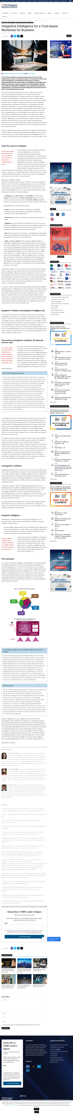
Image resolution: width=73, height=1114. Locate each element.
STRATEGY (22, 13)
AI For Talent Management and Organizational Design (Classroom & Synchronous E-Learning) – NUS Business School (63, 468)
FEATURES (64, 13)
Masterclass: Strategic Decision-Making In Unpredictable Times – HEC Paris (63, 453)
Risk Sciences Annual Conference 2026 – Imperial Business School (63, 358)
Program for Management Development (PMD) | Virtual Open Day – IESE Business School (63, 376)
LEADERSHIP (6, 13)
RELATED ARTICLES (6, 955)
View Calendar (53, 402)
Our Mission (24, 1)
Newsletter (35, 1)
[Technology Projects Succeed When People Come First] (40, 979)
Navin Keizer (31, 73)
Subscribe (29, 1)
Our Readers (12, 1)
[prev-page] (2, 991)
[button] (70, 1)
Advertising (51, 1)
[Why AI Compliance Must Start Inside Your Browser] (40, 963)
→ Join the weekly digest (24, 936)
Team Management (30, 22)
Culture (3, 983)
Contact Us (64, 1)
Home (3, 1)
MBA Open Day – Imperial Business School (61, 513)
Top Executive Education (43, 1)
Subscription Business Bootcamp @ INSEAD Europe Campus (63, 398)
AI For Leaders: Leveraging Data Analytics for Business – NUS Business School (62, 384)
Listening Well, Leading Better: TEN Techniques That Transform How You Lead (8, 971)
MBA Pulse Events (55, 314)
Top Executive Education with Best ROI (60, 297)
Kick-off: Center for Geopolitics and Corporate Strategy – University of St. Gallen (62, 391)
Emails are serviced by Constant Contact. (34, 932)
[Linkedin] (18, 36)
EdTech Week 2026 (59, 530)
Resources (18, 1)
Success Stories (54, 308)
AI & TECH (14, 13)
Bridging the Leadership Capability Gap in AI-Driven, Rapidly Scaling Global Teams (24, 971)
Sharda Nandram (8, 73)
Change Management (21, 967)
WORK (29, 13)
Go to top (45, 746)
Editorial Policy (57, 1)
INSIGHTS (57, 13)
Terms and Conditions (14, 1105)
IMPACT (49, 13)
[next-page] (5, 991)
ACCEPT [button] (36, 1109)
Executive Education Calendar (57, 312)
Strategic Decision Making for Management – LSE (62, 442)
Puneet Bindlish (19, 73)
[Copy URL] (21, 36)
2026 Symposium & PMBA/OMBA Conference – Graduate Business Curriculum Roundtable (63, 536)
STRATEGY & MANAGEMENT (20, 22)
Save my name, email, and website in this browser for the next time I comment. (21, 1024)
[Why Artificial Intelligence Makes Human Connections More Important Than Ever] (24, 979)
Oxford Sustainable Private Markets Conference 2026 (61, 364)
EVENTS (4, 16)
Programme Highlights (56, 301)
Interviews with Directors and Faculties (60, 303)
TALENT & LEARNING (39, 13)
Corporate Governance (16, 20)
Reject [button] (36, 1112)
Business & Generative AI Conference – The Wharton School (63, 369)
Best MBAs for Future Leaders (58, 299)
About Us (7, 1)
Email (6, 923)
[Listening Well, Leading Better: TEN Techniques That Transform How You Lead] (9, 963)
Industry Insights (54, 305)
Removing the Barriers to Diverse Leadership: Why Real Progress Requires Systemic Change (8, 986)
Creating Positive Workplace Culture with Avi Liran (7, 967)
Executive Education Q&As (57, 310)
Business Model (36, 967)
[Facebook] (11, 36)
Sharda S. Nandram (13, 753)
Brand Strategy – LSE (60, 447)
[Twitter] (15, 36)
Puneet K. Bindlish (13, 769)
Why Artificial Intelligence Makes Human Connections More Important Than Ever (24, 986)
